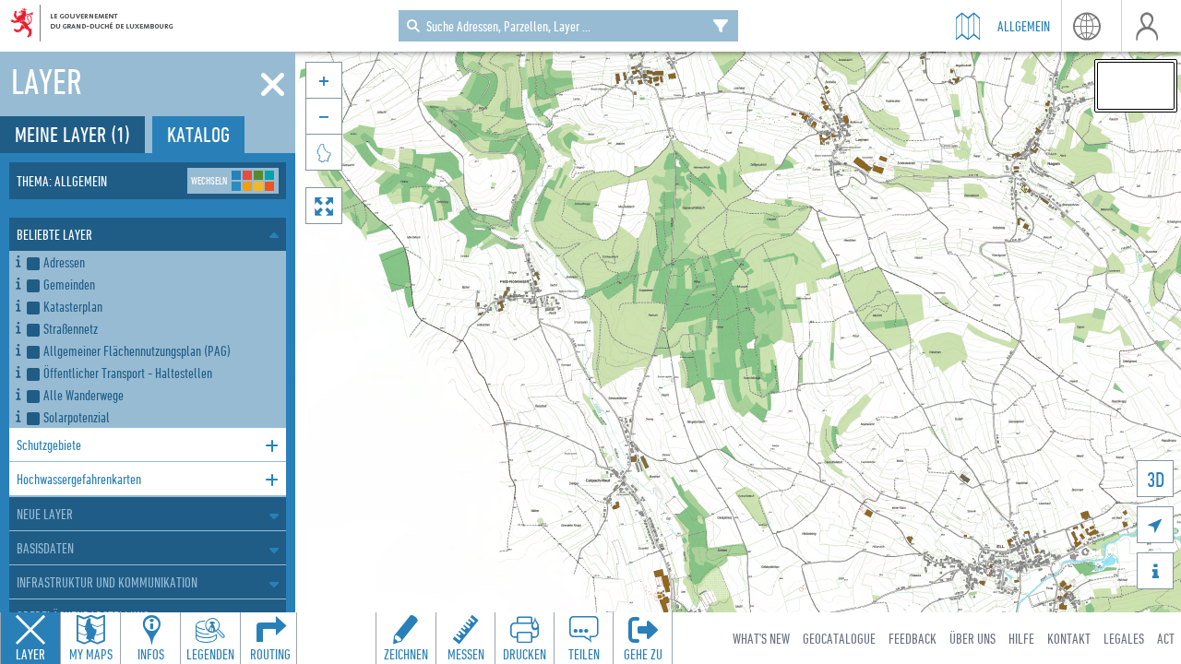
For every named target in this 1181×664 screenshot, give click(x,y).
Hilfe (1021, 638)
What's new (761, 638)
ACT (1166, 638)
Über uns (972, 638)
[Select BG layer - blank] (1136, 86)
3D (1155, 479)
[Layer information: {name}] (18, 259)
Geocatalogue (839, 638)
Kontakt (1069, 638)
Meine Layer (72, 134)
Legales (1123, 638)
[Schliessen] (272, 84)
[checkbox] (153, 262)
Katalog (198, 134)
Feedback (912, 638)
